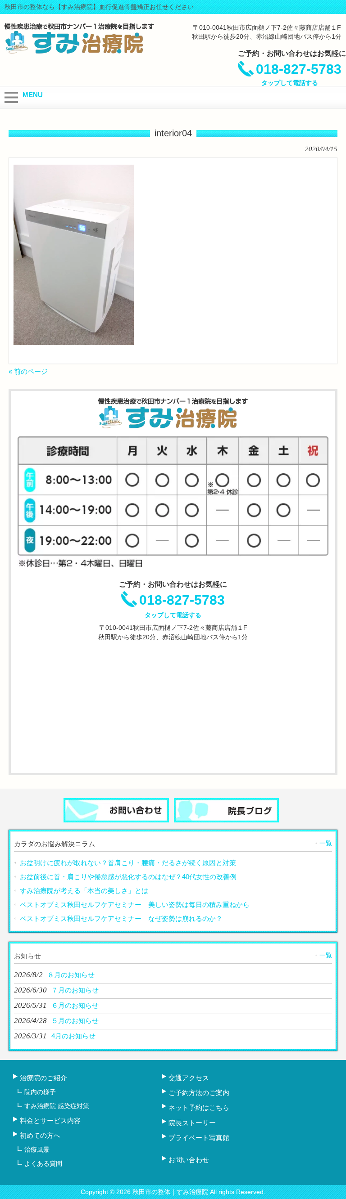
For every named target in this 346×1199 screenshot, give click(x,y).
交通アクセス (188, 1078)
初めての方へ (40, 1135)
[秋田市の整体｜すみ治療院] (79, 51)
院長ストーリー (192, 1123)
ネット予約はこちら (198, 1107)
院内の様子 (40, 1092)
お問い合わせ (188, 1159)
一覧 (325, 843)
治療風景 (37, 1149)
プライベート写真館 (198, 1137)
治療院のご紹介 (43, 1078)
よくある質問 (43, 1163)
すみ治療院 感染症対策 (56, 1105)
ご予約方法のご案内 (198, 1092)
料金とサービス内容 (50, 1120)
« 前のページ (28, 371)
